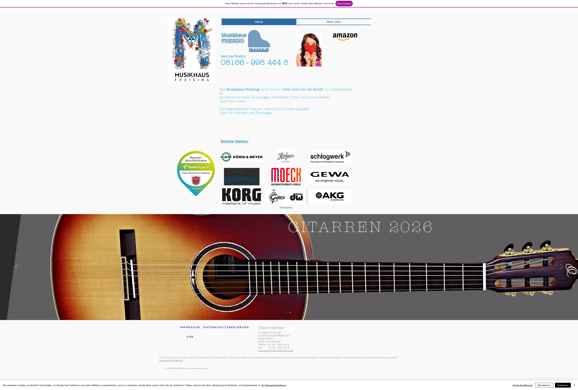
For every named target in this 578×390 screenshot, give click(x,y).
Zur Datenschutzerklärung (273, 385)
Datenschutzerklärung (171, 360)
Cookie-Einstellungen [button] (523, 385)
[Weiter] (561, 267)
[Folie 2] (290, 312)
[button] (242, 157)
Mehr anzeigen (286, 207)
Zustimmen (563, 385)
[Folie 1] (287, 312)
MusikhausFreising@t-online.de (275, 350)
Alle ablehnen (544, 385)
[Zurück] (16, 267)
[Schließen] (574, 385)
